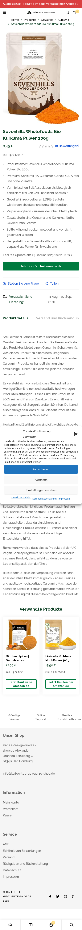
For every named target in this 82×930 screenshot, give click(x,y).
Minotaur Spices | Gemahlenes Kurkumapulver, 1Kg (19, 660)
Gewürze (47, 19)
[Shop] (31, 925)
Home (15, 19)
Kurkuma (63, 19)
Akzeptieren (41, 469)
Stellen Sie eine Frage (23, 283)
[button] (76, 434)
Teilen (54, 283)
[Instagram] (65, 895)
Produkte (30, 19)
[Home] (10, 925)
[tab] (15, 318)
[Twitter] (57, 895)
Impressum (65, 498)
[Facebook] (50, 895)
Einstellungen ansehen (41, 490)
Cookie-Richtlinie (21, 497)
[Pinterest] (73, 895)
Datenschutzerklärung (44, 498)
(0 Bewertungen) (67, 146)
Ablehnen (41, 479)
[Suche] (67, 12)
